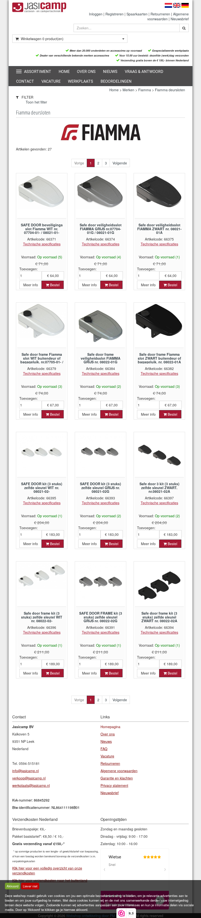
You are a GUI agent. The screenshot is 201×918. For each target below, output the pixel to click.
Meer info (30, 284)
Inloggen (95, 13)
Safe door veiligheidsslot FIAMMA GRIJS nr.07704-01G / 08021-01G (101, 228)
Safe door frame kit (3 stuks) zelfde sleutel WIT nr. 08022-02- (41, 617)
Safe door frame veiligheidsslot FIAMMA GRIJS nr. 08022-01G (100, 358)
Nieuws (110, 71)
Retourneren (160, 13)
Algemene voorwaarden (119, 770)
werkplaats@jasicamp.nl (31, 785)
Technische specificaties (42, 243)
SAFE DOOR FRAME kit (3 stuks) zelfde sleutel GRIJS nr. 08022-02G (100, 617)
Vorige (79, 163)
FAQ (103, 748)
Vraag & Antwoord (144, 71)
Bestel (54, 284)
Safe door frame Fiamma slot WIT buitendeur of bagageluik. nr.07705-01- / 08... (41, 360)
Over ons (86, 71)
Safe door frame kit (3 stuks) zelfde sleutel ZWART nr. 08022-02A (159, 617)
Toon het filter (36, 102)
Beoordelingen (115, 81)
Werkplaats (80, 81)
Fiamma (144, 89)
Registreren (114, 13)
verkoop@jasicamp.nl (29, 778)
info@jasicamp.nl (25, 770)
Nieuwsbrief (180, 18)
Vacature (51, 81)
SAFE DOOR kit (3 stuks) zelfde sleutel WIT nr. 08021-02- (41, 487)
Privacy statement (114, 785)
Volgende (120, 163)
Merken (128, 89)
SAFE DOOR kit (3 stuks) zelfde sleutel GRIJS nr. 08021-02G (100, 487)
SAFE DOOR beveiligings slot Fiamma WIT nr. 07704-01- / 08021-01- (42, 228)
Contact (25, 81)
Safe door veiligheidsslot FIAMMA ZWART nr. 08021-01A (159, 228)
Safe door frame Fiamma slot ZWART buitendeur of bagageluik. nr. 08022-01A (159, 358)
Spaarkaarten (137, 13)
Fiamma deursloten (170, 89)
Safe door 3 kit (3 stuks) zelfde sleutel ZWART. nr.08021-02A (159, 487)
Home (64, 71)
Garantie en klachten (116, 778)
